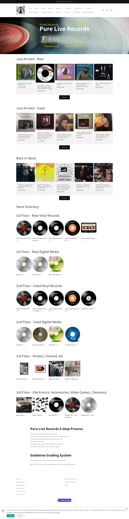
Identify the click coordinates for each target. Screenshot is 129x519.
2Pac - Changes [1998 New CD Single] (103, 84)
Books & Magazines (71, 379)
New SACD (36, 275)
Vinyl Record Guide (70, 479)
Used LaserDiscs (38, 345)
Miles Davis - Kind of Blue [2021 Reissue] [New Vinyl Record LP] (82, 186)
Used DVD (52, 345)
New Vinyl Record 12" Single (39, 239)
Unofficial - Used (87, 309)
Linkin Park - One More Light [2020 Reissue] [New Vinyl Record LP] (25, 186)
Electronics (20, 415)
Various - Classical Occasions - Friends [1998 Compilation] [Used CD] (83, 133)
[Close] (127, 509)
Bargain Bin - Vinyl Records (71, 416)
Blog (66, 485)
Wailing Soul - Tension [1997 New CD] (64, 84)
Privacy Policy (20, 488)
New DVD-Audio (54, 275)
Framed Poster (21, 379)
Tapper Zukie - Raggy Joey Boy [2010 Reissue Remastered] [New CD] (83, 85)
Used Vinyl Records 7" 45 (72, 310)
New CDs (19, 275)
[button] (103, 10)
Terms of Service (20, 491)
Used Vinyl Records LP (23, 310)
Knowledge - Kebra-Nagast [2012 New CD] (25, 84)
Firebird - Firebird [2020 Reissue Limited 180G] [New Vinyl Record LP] (44, 186)
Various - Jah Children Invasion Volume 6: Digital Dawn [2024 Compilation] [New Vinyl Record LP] (63, 187)
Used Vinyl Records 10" (55, 310)
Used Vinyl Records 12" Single (39, 310)
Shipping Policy (20, 482)
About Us (19, 479)
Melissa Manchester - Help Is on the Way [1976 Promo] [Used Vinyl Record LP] (25, 136)
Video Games (37, 415)
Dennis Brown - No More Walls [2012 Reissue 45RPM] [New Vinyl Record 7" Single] (44, 87)
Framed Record (37, 379)
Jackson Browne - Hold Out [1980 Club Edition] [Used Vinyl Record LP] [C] (103, 136)
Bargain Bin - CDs (87, 415)
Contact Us (19, 494)
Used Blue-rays (70, 345)
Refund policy (20, 485)
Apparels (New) (54, 379)
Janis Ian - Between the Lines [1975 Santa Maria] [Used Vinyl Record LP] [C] (64, 136)
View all (64, 97)
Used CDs (19, 345)
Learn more (57, 512)
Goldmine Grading (70, 482)
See (31, 464)
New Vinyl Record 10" (56, 238)
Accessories (53, 415)
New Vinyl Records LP (23, 238)
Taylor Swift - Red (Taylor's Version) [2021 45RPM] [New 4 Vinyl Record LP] (103, 186)
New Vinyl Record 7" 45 (72, 239)
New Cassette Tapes (88, 238)
